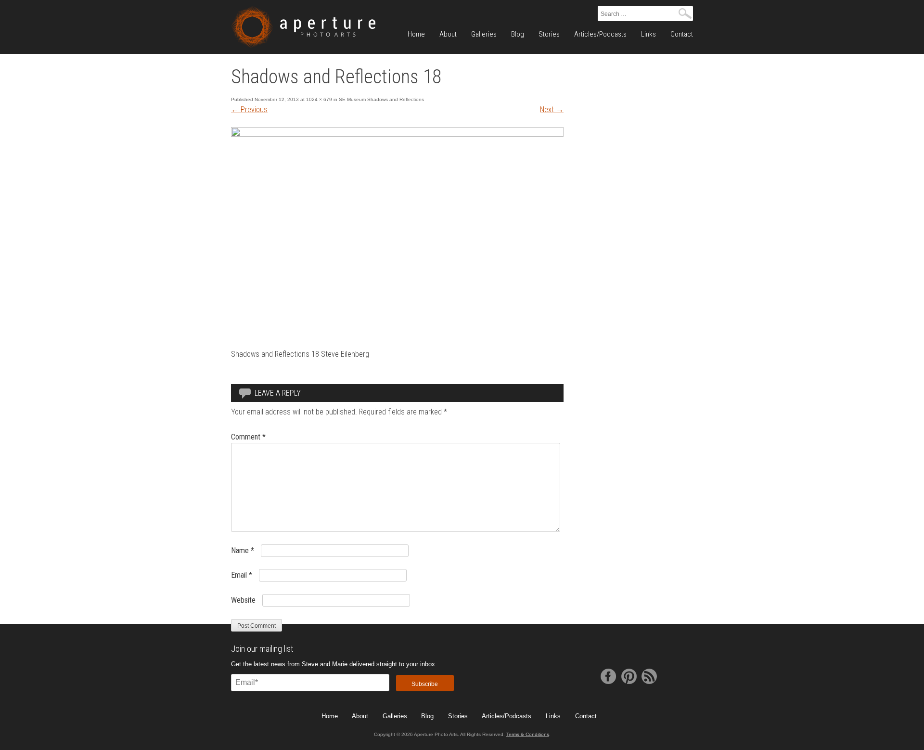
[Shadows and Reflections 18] (397, 134)
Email (241, 575)
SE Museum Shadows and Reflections (381, 99)
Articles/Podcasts (600, 34)
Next (552, 109)
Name (242, 550)
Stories (549, 34)
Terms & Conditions (527, 734)
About (448, 34)
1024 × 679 (319, 99)
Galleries (484, 34)
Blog (517, 34)
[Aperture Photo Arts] (303, 27)
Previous (249, 109)
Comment (248, 436)
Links (648, 34)
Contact (681, 34)
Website (243, 600)
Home (416, 34)
